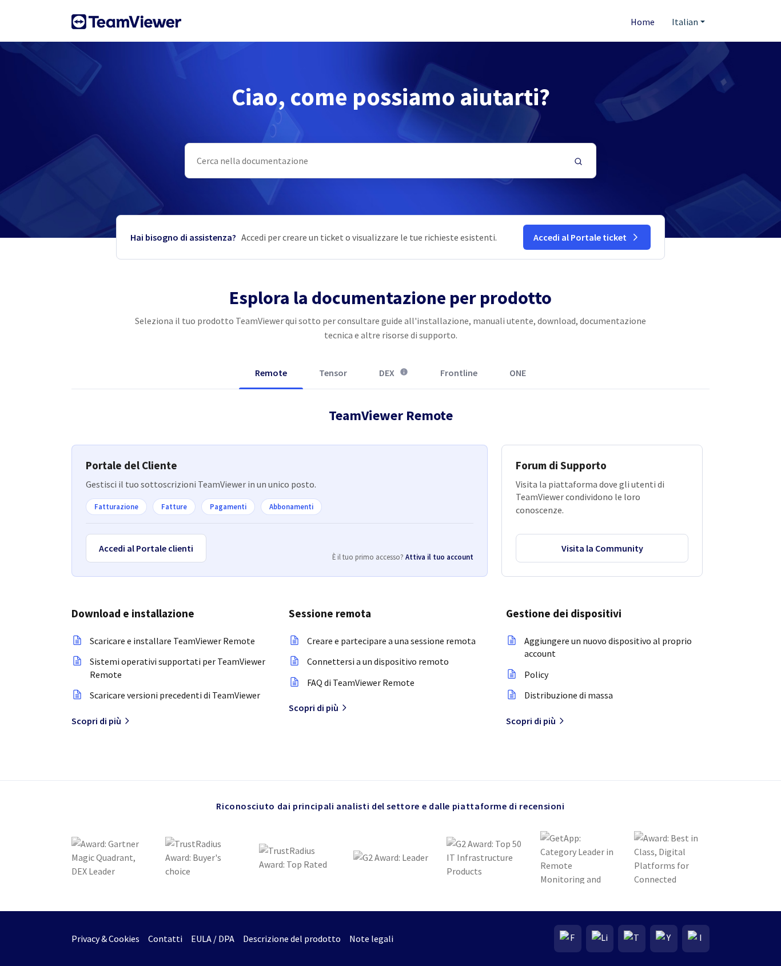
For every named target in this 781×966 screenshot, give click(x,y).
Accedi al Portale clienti (146, 548)
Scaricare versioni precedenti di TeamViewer (175, 695)
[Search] (578, 160)
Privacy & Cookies (105, 938)
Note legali (371, 938)
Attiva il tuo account (439, 556)
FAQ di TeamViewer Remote (361, 682)
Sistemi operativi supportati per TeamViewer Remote (177, 668)
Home (643, 21)
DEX (393, 378)
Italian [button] (685, 21)
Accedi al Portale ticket (580, 237)
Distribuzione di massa (568, 695)
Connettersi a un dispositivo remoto (378, 661)
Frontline (458, 372)
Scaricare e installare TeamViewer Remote (172, 640)
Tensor (333, 372)
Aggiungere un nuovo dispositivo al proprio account (608, 647)
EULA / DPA (212, 938)
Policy (536, 674)
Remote (271, 372)
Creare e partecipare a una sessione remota (391, 640)
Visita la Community (602, 548)
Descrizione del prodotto (292, 938)
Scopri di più (96, 721)
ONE (517, 372)
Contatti (165, 938)
